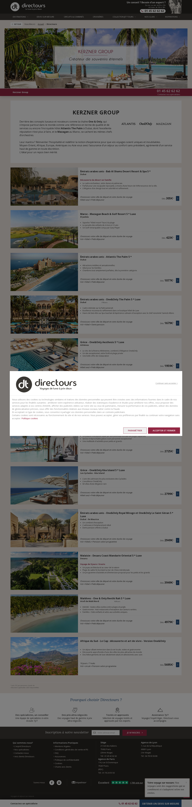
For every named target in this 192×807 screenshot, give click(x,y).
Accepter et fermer (164, 430)
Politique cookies (29, 418)
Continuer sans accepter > (167, 383)
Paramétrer (135, 430)
